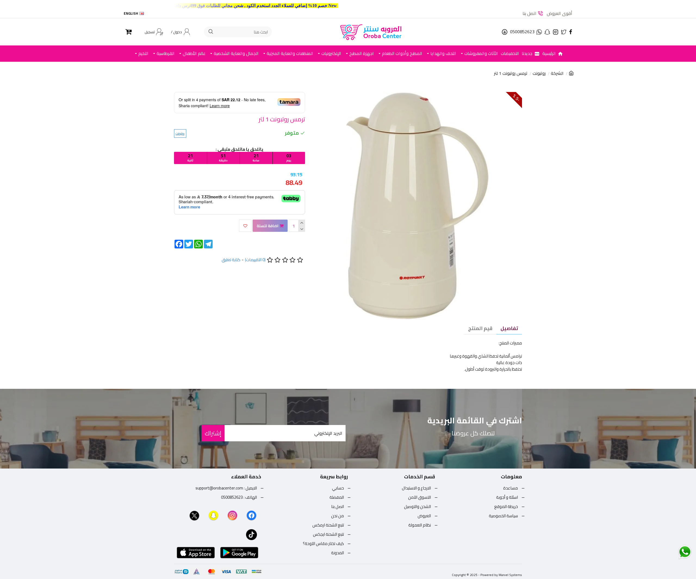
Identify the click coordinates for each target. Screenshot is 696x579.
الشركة (557, 73)
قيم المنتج (480, 328)
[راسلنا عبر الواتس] (675, 551)
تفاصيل (509, 328)
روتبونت (539, 73)
